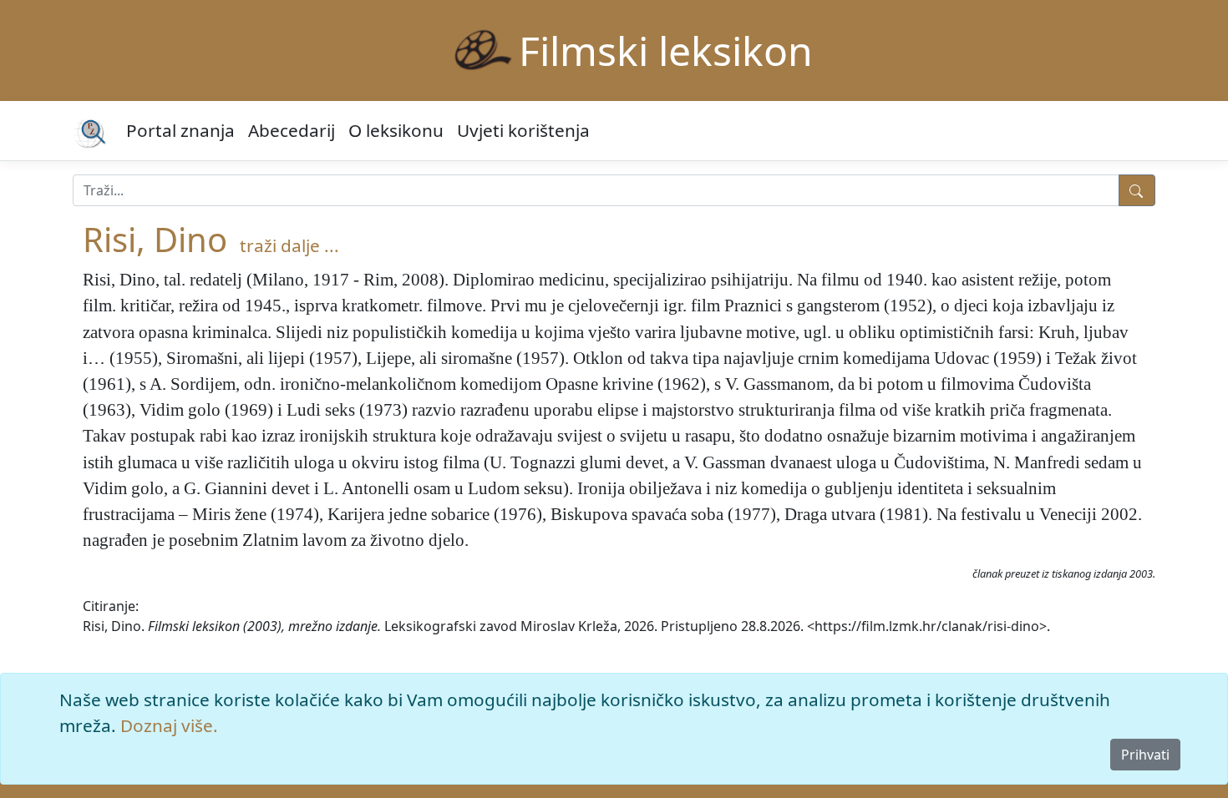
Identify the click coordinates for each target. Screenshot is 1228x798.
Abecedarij (291, 130)
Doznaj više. (169, 725)
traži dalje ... (289, 245)
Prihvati (1145, 754)
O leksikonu (396, 130)
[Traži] (1137, 190)
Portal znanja (180, 130)
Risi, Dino (155, 239)
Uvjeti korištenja (523, 130)
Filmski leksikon (666, 50)
